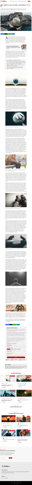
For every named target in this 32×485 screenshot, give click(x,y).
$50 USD (16, 349)
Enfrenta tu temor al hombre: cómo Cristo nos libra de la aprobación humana (23, 440)
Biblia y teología (27, 430)
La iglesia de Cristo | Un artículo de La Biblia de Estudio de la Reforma (7, 400)
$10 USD (8, 349)
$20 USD (12, 349)
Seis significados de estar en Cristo (23, 425)
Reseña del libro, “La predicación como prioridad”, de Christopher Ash (7, 385)
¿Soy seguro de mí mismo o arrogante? (8, 439)
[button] (31, 1)
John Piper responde (12, 430)
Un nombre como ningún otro (7, 425)
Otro (19, 349)
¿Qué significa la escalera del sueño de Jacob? (23, 400)
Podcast (13, 416)
